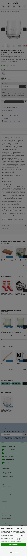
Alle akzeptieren (13, 544)
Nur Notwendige (13, 548)
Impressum (18, 541)
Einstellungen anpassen (14, 552)
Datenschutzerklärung (5, 541)
